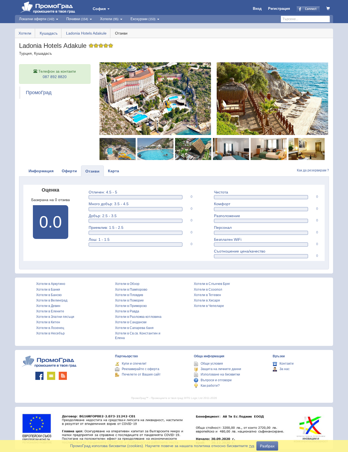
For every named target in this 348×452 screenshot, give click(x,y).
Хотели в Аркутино (50, 284)
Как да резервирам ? (313, 170)
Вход (257, 9)
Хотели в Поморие (129, 300)
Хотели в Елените (50, 311)
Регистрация (279, 9)
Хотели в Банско (49, 295)
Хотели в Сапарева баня (134, 328)
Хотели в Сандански (131, 322)
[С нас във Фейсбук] (39, 376)
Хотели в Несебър (50, 333)
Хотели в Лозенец (50, 328)
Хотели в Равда (127, 311)
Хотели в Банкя (48, 289)
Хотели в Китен (48, 322)
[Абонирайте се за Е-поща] (51, 376)
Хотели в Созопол (208, 289)
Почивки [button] (77, 19)
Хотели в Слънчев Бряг (212, 284)
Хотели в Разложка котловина (138, 317)
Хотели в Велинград (51, 300)
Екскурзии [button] (143, 19)
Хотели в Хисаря (207, 300)
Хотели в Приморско (131, 306)
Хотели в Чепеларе (209, 306)
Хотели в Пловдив (129, 295)
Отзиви (92, 171)
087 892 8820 (55, 77)
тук (251, 446)
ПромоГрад (39, 92)
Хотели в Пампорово (131, 289)
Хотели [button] (109, 19)
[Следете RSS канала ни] (63, 376)
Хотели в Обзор (127, 284)
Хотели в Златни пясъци (55, 317)
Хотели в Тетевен (207, 295)
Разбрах (267, 446)
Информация (41, 171)
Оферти (69, 171)
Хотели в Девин (48, 306)
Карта (113, 171)
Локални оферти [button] (36, 19)
